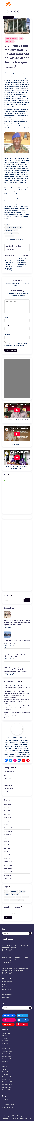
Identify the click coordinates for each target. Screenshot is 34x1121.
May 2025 (7, 851)
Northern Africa (8, 785)
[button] (8, 17)
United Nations (14, 900)
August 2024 (8, 878)
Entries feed (7, 1102)
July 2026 (6, 807)
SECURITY (25, 897)
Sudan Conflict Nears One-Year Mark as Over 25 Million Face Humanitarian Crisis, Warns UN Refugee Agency (17, 622)
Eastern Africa (8, 782)
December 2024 (8, 868)
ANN (21, 38)
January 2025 (8, 865)
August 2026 (7, 804)
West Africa (10, 41)
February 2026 (8, 821)
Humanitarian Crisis (9, 897)
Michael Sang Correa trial (12, 233)
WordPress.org (8, 1107)
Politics (18, 897)
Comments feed (9, 1104)
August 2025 (7, 841)
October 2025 (8, 834)
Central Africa (8, 778)
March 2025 (7, 858)
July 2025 (6, 844)
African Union (14, 891)
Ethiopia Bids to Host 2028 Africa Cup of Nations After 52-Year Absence (15, 969)
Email (6, 326)
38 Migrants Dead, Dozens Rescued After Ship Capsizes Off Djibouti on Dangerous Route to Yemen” (17, 642)
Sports (6, 900)
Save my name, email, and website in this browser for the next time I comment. (15, 344)
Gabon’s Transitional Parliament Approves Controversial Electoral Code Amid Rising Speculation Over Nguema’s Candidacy (17, 694)
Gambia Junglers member (11, 230)
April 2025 (7, 855)
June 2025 (7, 848)
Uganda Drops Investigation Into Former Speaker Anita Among (15, 958)
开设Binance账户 (9, 699)
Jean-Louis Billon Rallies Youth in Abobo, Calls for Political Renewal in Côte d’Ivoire (17, 707)
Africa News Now (13, 246)
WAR (21, 900)
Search (7, 595)
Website (7, 334)
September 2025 (9, 838)
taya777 (6, 712)
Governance (15, 894)
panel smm (7, 691)
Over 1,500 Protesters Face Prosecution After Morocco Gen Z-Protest (16, 701)
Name (6, 317)
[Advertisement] (17, 538)
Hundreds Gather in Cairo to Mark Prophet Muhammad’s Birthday (16, 946)
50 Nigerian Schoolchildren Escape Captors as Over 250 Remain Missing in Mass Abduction (17, 687)
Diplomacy (22, 891)
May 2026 (7, 811)
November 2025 (8, 831)
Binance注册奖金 (9, 685)
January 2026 (8, 824)
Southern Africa (8, 788)
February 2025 (8, 861)
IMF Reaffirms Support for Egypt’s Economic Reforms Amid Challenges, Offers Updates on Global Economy (15, 669)
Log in (6, 1099)
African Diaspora (11, 38)
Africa (7, 224)
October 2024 (8, 875)
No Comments (11, 67)
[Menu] (4, 14)
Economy (7, 894)
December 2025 (8, 828)
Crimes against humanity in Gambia (14, 227)
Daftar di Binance (9, 706)
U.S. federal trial (9, 236)
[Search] (27, 600)
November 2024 (8, 872)
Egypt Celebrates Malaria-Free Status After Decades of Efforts (16, 656)
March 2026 (7, 817)
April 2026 (7, 814)
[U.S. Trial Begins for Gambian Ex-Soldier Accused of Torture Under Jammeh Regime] (17, 26)
